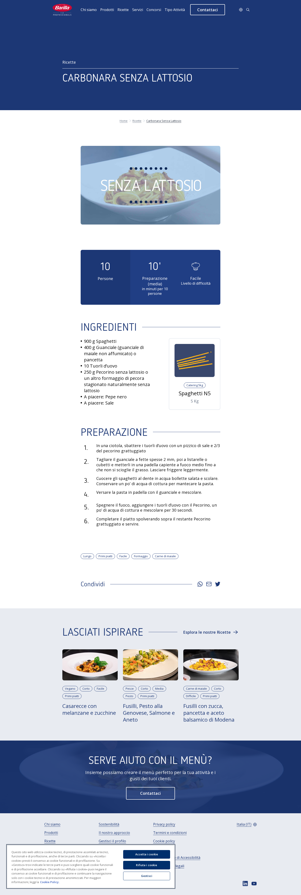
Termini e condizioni (170, 832)
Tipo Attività (175, 9)
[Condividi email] (209, 584)
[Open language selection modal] (241, 9)
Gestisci (146, 876)
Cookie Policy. (49, 882)
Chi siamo (89, 9)
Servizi (137, 9)
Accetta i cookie (146, 854)
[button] (207, 9)
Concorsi (154, 9)
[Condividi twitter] (217, 584)
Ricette (123, 9)
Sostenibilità (109, 824)
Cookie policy (164, 841)
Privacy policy (164, 824)
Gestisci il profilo (112, 841)
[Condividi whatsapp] (200, 584)
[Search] (248, 9)
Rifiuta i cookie (146, 865)
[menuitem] (90, 9)
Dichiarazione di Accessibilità (176, 857)
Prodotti (107, 9)
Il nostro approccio (114, 832)
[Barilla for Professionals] (62, 10)
